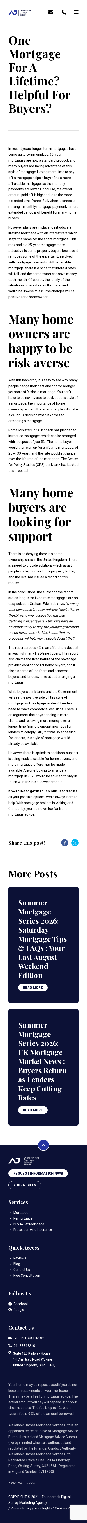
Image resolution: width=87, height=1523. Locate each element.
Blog (16, 1264)
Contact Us (21, 1270)
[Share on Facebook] (64, 842)
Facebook (21, 1304)
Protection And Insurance (32, 1230)
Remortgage (23, 1218)
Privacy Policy (21, 1508)
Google (19, 1310)
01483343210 (24, 1346)
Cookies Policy (66, 1508)
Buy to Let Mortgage (28, 1224)
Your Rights (25, 1185)
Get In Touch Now (29, 1338)
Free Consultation (26, 1275)
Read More (33, 988)
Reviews (19, 1258)
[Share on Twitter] (75, 842)
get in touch (40, 791)
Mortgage (20, 1212)
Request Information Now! (38, 1173)
